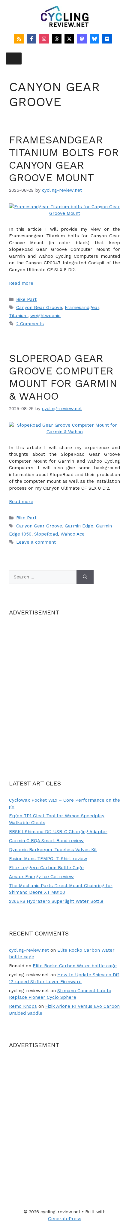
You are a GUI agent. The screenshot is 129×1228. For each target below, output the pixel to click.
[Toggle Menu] (14, 59)
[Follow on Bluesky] (94, 39)
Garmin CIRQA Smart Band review (46, 840)
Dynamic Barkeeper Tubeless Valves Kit (53, 849)
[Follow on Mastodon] (82, 39)
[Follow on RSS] (19, 39)
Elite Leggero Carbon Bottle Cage (46, 867)
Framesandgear (82, 307)
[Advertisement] (64, 690)
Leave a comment (36, 542)
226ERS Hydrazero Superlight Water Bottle (56, 901)
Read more (21, 283)
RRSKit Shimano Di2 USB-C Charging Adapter (58, 831)
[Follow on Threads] (57, 39)
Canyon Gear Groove (39, 307)
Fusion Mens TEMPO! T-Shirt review (48, 858)
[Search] (85, 577)
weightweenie (45, 315)
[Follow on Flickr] (107, 39)
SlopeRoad (46, 534)
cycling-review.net (29, 950)
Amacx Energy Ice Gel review (41, 876)
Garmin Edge (79, 526)
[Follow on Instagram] (44, 39)
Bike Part (26, 299)
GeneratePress (64, 1218)
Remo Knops (23, 1006)
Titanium (18, 315)
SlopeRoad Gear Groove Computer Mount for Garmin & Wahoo (63, 377)
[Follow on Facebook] (31, 39)
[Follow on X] (69, 39)
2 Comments (30, 323)
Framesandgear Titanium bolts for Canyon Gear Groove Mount (64, 159)
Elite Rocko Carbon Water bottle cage (75, 965)
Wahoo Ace (73, 534)
